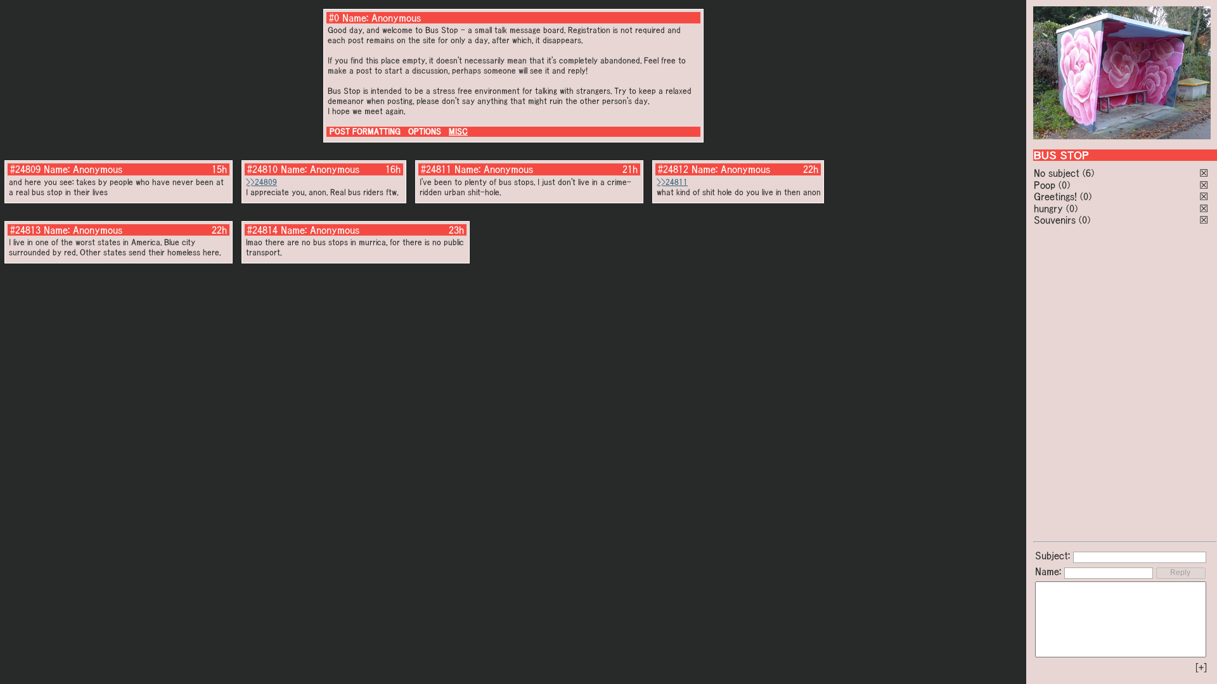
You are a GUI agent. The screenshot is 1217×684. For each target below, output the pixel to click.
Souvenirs (1055, 220)
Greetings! (1055, 196)
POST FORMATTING (365, 131)
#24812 (673, 169)
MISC (458, 131)
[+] (1201, 667)
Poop (1044, 185)
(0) (1064, 185)
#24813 (25, 230)
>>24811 (672, 182)
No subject (1058, 173)
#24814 (262, 230)
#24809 (25, 169)
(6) (1088, 173)
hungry (1048, 208)
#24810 (262, 169)
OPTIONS (424, 131)
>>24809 (261, 182)
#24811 (436, 169)
